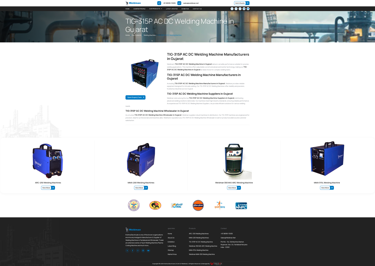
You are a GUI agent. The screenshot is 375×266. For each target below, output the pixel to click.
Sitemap (171, 250)
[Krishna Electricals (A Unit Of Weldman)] (133, 3)
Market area (172, 254)
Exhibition (185, 9)
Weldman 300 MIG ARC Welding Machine (203, 246)
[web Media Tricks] (216, 264)
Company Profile (139, 9)
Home (127, 9)
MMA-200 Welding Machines (199, 238)
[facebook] (236, 8)
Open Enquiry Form (134, 97)
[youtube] (248, 8)
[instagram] (240, 8)
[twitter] (232, 8)
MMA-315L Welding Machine (198, 250)
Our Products (154, 9)
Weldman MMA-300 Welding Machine (202, 254)
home (127, 35)
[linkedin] (244, 8)
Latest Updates (172, 9)
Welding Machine (150, 35)
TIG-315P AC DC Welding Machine (201, 242)
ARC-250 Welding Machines (199, 234)
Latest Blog (172, 246)
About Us (171, 238)
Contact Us (197, 9)
